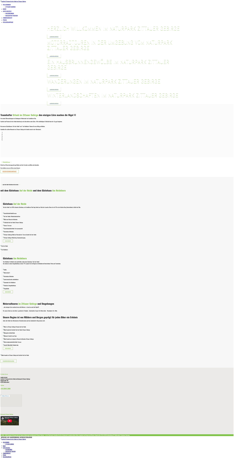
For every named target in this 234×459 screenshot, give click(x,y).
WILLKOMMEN (7, 5)
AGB (8, 437)
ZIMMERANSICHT (7, 18)
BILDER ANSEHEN (8, 241)
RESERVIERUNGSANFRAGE (10, 171)
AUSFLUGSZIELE (7, 11)
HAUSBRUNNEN (9, 13)
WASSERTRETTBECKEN (11, 15)
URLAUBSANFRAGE (8, 22)
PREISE (5, 20)
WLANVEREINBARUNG (14, 437)
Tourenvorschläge (8, 361)
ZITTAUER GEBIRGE (10, 7)
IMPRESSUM (4, 437)
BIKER (4, 9)
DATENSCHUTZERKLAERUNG (26, 437)
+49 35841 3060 (5, 388)
